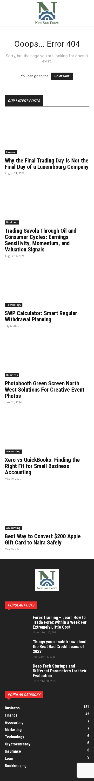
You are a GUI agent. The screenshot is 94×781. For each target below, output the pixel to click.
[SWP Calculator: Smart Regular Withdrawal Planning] (47, 286)
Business (12, 222)
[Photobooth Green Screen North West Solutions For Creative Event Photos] (47, 356)
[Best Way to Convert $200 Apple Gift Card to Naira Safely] (47, 509)
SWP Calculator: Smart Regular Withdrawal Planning (41, 316)
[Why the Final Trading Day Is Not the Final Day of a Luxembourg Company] (47, 133)
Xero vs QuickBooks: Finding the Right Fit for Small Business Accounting (42, 466)
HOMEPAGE (62, 76)
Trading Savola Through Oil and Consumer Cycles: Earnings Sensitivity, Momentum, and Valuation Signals (40, 240)
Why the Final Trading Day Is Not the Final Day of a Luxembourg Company (47, 163)
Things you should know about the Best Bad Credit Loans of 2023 (60, 646)
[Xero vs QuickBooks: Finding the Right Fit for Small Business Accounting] (47, 433)
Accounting (13, 451)
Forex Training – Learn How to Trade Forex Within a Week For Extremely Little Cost (60, 622)
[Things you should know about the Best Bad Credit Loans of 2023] (17, 647)
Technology (13, 304)
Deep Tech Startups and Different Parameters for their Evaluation (60, 670)
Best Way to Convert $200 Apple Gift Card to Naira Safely (43, 539)
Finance (11, 152)
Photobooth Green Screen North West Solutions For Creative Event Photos (44, 389)
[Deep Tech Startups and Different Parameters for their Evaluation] (17, 672)
